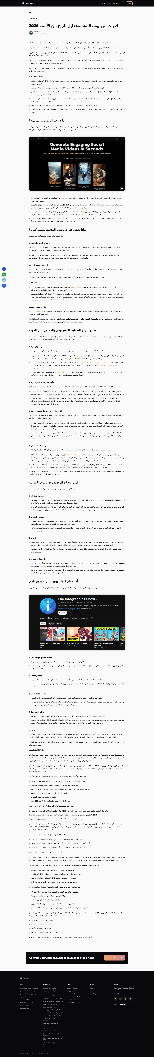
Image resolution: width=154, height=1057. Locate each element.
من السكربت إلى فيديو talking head (52, 998)
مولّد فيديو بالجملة (24, 1008)
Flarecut (63, 198)
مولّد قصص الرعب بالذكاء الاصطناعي (53, 1016)
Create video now (113, 958)
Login (129, 3)
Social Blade (80, 359)
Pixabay (75, 212)
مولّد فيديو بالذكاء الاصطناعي (27, 991)
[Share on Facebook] (4, 269)
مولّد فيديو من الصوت (49, 1028)
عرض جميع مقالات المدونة (74, 1002)
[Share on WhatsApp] (4, 274)
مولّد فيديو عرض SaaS (49, 996)
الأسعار (92, 988)
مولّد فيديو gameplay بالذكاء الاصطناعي (53, 1001)
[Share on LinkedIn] (4, 285)
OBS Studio (61, 218)
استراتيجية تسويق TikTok (73, 997)
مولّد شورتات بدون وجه (26, 997)
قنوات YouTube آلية (72, 988)
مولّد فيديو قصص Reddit (49, 1007)
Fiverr (80, 287)
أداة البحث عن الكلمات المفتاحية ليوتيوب (93, 363)
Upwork (73, 287)
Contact (115, 3)
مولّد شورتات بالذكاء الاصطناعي (28, 994)
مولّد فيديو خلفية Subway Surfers (52, 1010)
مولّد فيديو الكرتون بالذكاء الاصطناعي (53, 1013)
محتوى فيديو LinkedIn (72, 999)
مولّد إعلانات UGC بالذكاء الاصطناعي (52, 1030)
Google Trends (59, 372)
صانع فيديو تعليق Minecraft (50, 1004)
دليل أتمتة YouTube (72, 994)
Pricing (102, 3)
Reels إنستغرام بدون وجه (26, 1002)
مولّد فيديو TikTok (24, 1005)
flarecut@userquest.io (120, 994)
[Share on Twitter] (4, 280)
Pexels (82, 212)
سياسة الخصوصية (94, 991)
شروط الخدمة (94, 994)
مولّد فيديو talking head (49, 988)
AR (123, 3)
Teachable (43, 566)
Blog (108, 3)
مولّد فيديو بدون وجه (25, 999)
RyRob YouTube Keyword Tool (76, 455)
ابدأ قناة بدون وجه (71, 991)
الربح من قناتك (34, 489)
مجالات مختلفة (34, 311)
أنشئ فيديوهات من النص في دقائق (29, 988)
